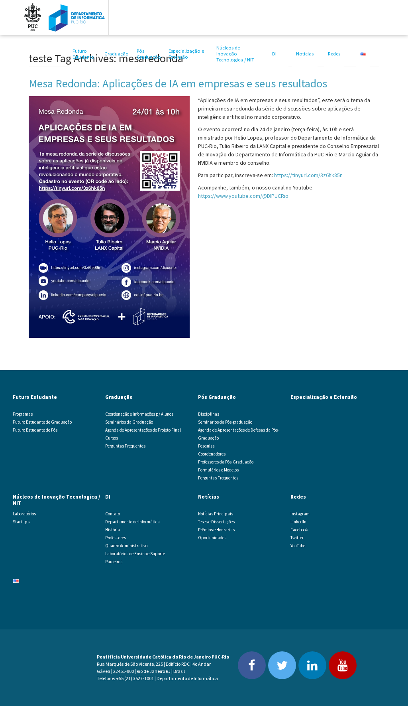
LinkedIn (298, 522)
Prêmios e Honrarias (216, 529)
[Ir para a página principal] (77, 17)
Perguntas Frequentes (125, 446)
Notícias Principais (215, 514)
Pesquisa (206, 446)
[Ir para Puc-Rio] (32, 17)
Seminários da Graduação (129, 422)
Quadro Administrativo (126, 545)
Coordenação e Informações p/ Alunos (139, 414)
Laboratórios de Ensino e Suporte (135, 553)
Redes (334, 54)
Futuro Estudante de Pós (35, 430)
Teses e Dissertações (216, 522)
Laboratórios (24, 514)
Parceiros (113, 561)
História (112, 529)
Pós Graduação (149, 54)
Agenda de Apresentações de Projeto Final (143, 430)
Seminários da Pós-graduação (225, 422)
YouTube (297, 545)
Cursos (111, 438)
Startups (21, 522)
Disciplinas (208, 414)
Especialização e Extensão (186, 54)
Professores (115, 537)
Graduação (116, 54)
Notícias (305, 54)
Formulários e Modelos (218, 470)
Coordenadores (212, 454)
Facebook (299, 529)
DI (274, 54)
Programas (23, 414)
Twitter (297, 537)
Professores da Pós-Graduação (225, 462)
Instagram (300, 514)
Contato (112, 514)
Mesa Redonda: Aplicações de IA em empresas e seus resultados (178, 83)
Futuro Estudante (83, 54)
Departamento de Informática (132, 522)
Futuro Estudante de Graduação (42, 422)
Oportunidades (212, 537)
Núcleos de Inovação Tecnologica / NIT (235, 54)
